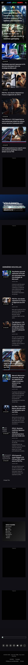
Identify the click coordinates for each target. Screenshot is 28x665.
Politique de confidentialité (12, 661)
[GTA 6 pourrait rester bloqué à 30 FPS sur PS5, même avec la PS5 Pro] (6, 457)
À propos (18, 659)
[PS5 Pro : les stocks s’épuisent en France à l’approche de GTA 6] (14, 80)
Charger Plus (6, 480)
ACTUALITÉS (6, 276)
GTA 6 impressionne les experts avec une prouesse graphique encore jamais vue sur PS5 (14, 149)
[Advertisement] (14, 173)
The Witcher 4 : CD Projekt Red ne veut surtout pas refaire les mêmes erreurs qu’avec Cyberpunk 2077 (13, 121)
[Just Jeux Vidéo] (15, 2)
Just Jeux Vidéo (15, 654)
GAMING (5, 380)
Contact (22, 661)
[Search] (26, 2)
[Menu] (2, 2)
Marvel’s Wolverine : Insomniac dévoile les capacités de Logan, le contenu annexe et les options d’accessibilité (13, 15)
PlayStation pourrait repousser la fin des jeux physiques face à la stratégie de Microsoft (13, 66)
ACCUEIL (12, 659)
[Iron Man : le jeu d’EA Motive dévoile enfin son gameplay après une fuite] (6, 408)
